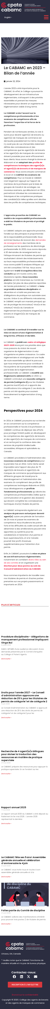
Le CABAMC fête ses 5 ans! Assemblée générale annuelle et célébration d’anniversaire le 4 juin (23, 860)
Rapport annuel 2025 (13, 807)
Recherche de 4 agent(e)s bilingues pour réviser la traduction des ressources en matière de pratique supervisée (22, 756)
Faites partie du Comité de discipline (23, 910)
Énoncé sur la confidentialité (25, 995)
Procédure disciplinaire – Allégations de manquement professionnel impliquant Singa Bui (24, 639)
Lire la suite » (6, 659)
